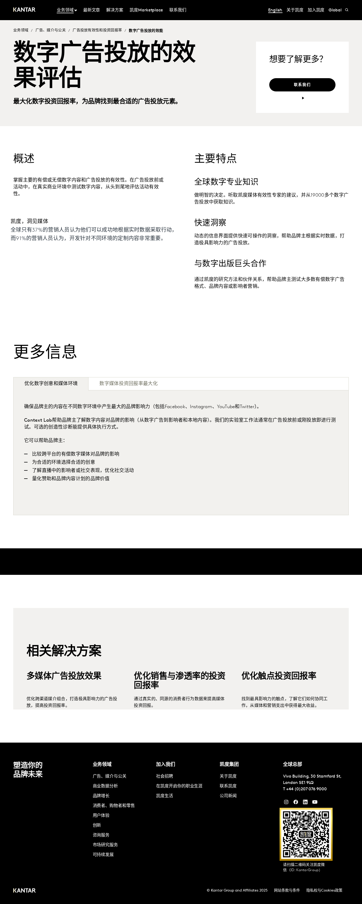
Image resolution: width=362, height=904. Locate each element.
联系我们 (177, 10)
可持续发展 (103, 855)
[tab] (129, 383)
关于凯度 (294, 10)
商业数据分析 (105, 786)
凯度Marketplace (146, 10)
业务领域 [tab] (65, 10)
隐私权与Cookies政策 (324, 891)
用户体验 (101, 816)
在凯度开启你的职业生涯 (179, 786)
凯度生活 (164, 796)
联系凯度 (228, 786)
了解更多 (35, 694)
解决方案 (114, 10)
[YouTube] (305, 803)
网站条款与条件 (287, 891)
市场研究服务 (105, 845)
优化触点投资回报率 (278, 653)
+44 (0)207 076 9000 (306, 789)
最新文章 (91, 10)
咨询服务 (101, 835)
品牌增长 (101, 796)
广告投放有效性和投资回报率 (97, 30)
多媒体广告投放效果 (64, 653)
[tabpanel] (181, 453)
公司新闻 (228, 796)
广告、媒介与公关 (51, 30)
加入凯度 (316, 10)
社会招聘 (164, 776)
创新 (97, 825)
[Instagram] (286, 803)
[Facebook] (296, 803)
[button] (341, 383)
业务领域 (20, 30)
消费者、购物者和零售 (114, 806)
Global (335, 10)
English (275, 10)
